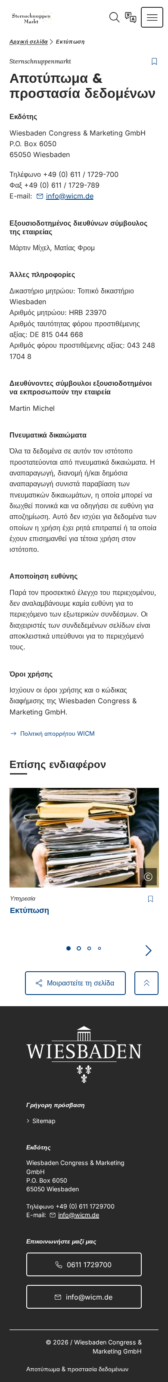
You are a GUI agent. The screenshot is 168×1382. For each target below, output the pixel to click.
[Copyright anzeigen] (146, 875)
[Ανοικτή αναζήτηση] (114, 17)
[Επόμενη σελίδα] (148, 950)
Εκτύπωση (29, 910)
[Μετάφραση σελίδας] (131, 17)
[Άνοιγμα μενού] (152, 17)
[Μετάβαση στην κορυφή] (146, 983)
